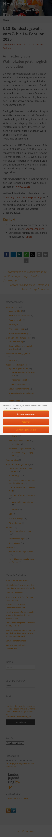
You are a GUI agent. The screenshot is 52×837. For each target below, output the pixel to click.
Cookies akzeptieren (26, 413)
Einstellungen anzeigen (26, 429)
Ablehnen (26, 421)
